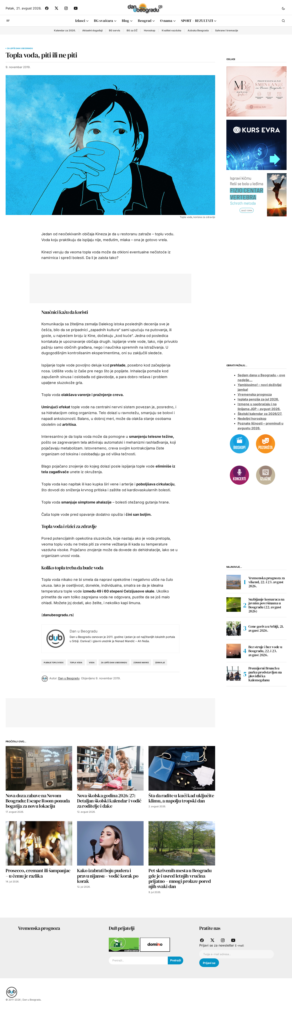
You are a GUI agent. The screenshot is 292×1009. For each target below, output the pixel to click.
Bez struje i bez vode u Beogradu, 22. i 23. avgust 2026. (265, 650)
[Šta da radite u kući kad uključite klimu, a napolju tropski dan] (182, 768)
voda (92, 662)
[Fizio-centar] (256, 194)
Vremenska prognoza (255, 394)
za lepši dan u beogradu (114, 662)
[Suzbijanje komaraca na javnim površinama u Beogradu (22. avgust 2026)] (233, 604)
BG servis (114, 30)
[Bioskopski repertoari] (239, 443)
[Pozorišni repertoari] (265, 443)
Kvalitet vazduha (171, 30)
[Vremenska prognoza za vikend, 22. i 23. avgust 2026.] (233, 582)
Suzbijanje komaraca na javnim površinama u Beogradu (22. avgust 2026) (266, 605)
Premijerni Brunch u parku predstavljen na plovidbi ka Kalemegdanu (265, 674)
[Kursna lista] (256, 91)
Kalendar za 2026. (65, 30)
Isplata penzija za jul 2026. (258, 399)
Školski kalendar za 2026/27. (260, 414)
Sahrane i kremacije (226, 30)
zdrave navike (141, 662)
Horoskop (149, 30)
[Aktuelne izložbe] (265, 475)
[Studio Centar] (124, 944)
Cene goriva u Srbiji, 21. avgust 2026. (266, 628)
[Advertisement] (107, 287)
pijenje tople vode (53, 662)
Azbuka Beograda (198, 30)
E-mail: (239, 945)
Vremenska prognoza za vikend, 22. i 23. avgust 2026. (266, 581)
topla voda (76, 662)
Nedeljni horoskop (252, 418)
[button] (283, 8)
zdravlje (160, 662)
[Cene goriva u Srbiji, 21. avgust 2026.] (233, 628)
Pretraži (175, 960)
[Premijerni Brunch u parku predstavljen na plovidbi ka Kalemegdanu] (233, 673)
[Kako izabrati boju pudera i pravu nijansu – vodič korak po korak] (110, 843)
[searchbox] (138, 961)
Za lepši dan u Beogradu (20, 48)
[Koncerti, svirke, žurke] (239, 475)
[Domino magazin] (155, 944)
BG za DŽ (132, 30)
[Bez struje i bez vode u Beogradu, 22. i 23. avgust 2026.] (233, 651)
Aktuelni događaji (92, 30)
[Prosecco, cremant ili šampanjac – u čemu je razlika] (39, 843)
